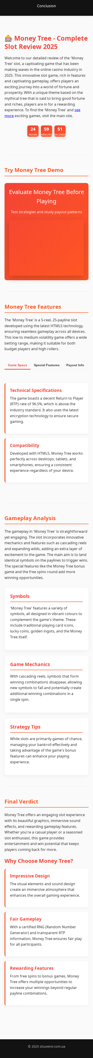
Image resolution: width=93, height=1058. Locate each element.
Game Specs (17, 365)
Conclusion (46, 5)
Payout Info (75, 365)
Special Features (47, 365)
